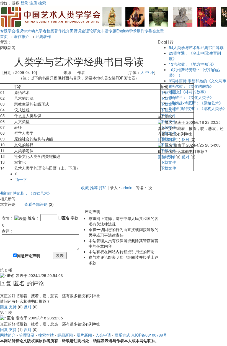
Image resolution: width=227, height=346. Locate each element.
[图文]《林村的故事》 (188, 91)
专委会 (150, 31)
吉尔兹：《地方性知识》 (192, 64)
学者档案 (46, 31)
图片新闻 (84, 335)
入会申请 (103, 335)
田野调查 (77, 31)
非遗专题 (108, 31)
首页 (4, 36)
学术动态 (31, 31)
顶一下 (21, 179)
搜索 (42, 3)
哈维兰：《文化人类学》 (191, 97)
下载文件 (168, 92)
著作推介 (62, 31)
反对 (28, 306)
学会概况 (15, 31)
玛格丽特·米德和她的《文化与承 (197, 80)
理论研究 (93, 31)
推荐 (94, 187)
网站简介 (8, 335)
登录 (24, 3)
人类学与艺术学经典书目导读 (196, 47)
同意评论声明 (28, 255)
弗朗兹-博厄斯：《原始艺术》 (26, 193)
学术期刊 (137, 31)
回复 (4, 306)
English (122, 31)
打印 (103, 187)
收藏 (85, 187)
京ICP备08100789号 (149, 335)
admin (127, 187)
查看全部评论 (36, 204)
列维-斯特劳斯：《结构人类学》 (198, 108)
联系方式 (122, 335)
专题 (4, 31)
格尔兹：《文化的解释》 (191, 86)
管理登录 (27, 335)
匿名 (65, 218)
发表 (60, 255)
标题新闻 (65, 335)
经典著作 (43, 36)
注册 (33, 3)
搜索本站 (46, 335)
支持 (13, 306)
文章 (160, 31)
